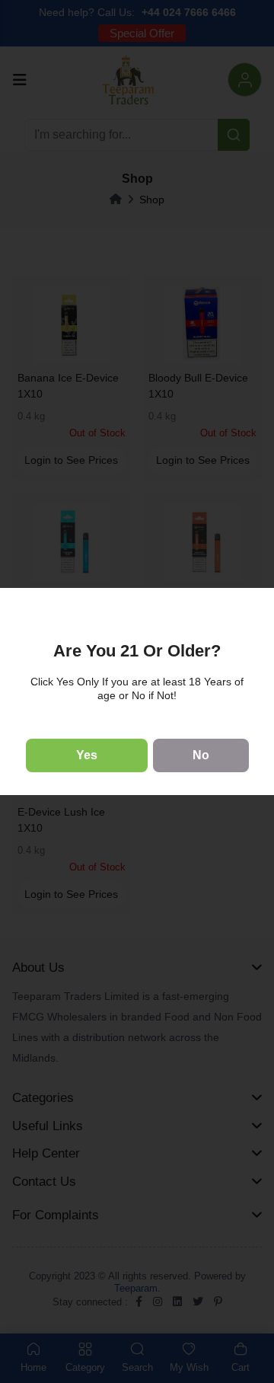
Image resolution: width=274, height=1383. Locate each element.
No (201, 755)
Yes (86, 755)
